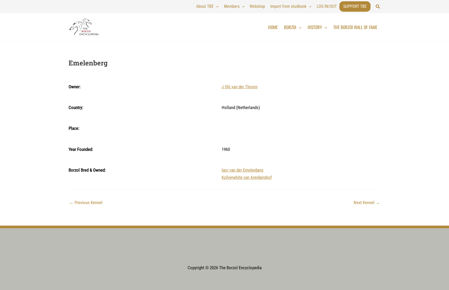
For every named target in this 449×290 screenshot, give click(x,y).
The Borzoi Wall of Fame (355, 27)
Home (273, 27)
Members (232, 6)
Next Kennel (367, 202)
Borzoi (290, 27)
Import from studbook (288, 6)
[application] (216, 6)
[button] (378, 6)
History (315, 27)
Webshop (257, 6)
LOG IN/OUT (327, 6)
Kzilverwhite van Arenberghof (247, 177)
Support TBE (355, 6)
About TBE (205, 6)
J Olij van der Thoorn (239, 86)
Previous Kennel (85, 202)
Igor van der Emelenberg (242, 170)
